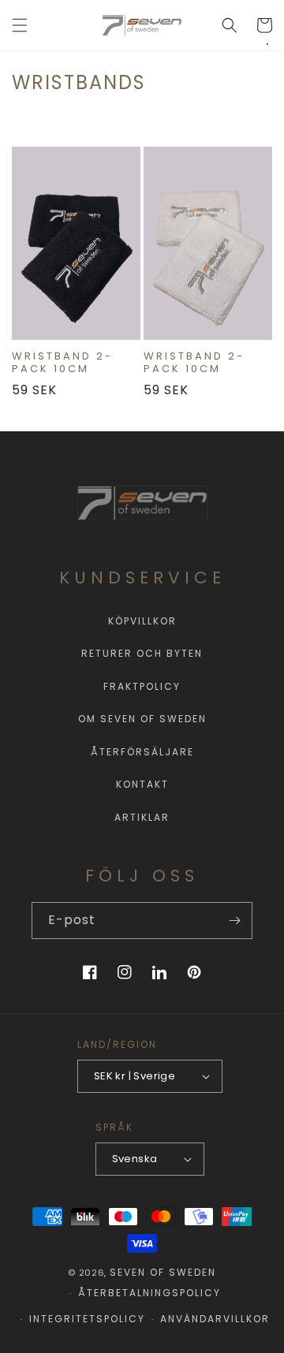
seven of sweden (163, 1272)
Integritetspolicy (87, 1318)
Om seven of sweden (142, 718)
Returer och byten (142, 653)
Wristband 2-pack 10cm (62, 362)
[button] (19, 25)
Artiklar (142, 817)
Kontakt (142, 784)
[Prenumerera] (234, 920)
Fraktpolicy (142, 686)
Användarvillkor (215, 1318)
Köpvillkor (142, 621)
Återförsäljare (142, 751)
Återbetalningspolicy (149, 1292)
